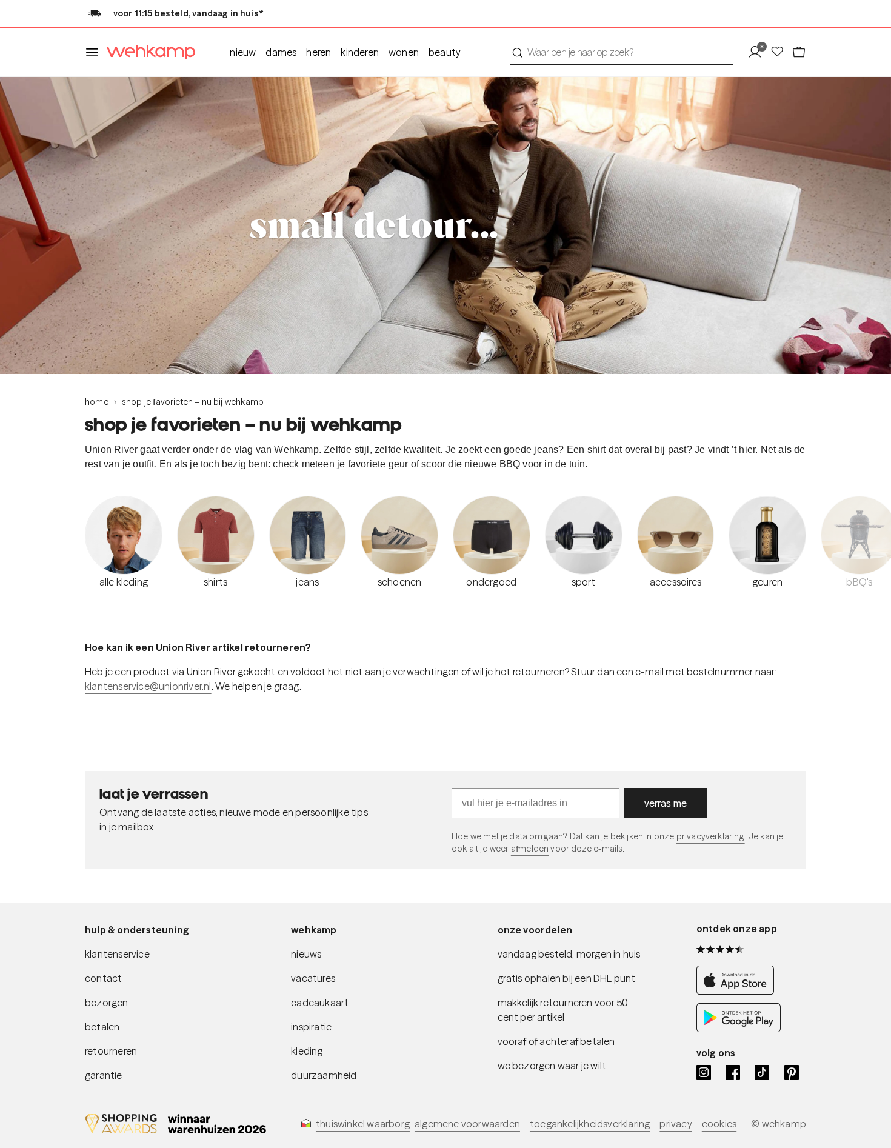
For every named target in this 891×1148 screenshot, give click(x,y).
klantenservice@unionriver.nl (148, 686)
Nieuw (243, 52)
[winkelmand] (799, 52)
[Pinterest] (791, 1072)
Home (96, 401)
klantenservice (117, 954)
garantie (103, 1075)
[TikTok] (762, 1072)
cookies (719, 1124)
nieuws (306, 954)
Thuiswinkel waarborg (363, 1124)
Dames (280, 52)
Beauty (445, 52)
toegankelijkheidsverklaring (590, 1124)
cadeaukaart (320, 1002)
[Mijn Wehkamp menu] (758, 52)
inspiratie (311, 1027)
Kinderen (360, 52)
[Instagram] (703, 1072)
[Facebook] (733, 1072)
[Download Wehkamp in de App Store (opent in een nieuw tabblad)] (738, 991)
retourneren (111, 1051)
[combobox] (621, 52)
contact (103, 978)
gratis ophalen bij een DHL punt (567, 978)
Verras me (665, 803)
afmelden (530, 848)
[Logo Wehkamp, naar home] (147, 52)
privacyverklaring (710, 836)
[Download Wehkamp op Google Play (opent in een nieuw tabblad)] (738, 1029)
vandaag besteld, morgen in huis (569, 954)
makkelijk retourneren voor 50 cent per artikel (563, 1009)
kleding (306, 1051)
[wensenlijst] (781, 52)
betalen (102, 1027)
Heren (318, 52)
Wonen (404, 52)
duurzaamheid (323, 1075)
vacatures (313, 978)
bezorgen (106, 1002)
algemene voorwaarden (467, 1124)
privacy (675, 1124)
